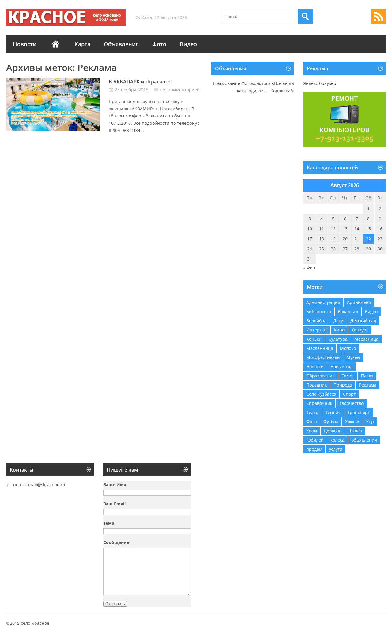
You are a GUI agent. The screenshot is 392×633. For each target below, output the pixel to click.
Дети (338, 321)
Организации (55, 44)
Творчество (351, 403)
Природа (343, 385)
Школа (355, 431)
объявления (364, 440)
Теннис (333, 412)
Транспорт (358, 412)
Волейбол (316, 321)
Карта (82, 44)
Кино (339, 330)
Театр (312, 412)
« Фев (309, 268)
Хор (370, 421)
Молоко (348, 348)
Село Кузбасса (321, 394)
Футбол (330, 421)
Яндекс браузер (319, 83)
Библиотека (318, 311)
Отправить (115, 604)
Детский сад (363, 321)
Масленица (366, 339)
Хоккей (352, 421)
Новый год (341, 366)
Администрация (323, 302)
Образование (320, 376)
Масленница (319, 348)
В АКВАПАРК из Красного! (140, 81)
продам (314, 449)
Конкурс (359, 330)
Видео (188, 44)
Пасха (367, 376)
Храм (311, 431)
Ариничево (359, 302)
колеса (337, 440)
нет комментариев (179, 89)
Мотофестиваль (323, 357)
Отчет (347, 376)
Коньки (314, 339)
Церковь (332, 431)
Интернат (316, 330)
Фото (159, 44)
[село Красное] (66, 17)
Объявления (121, 44)
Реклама (367, 385)
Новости (24, 44)
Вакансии (348, 311)
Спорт (349, 394)
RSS (378, 16)
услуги (335, 449)
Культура (338, 339)
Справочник (319, 403)
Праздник (316, 385)
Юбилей (315, 440)
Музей (353, 357)
